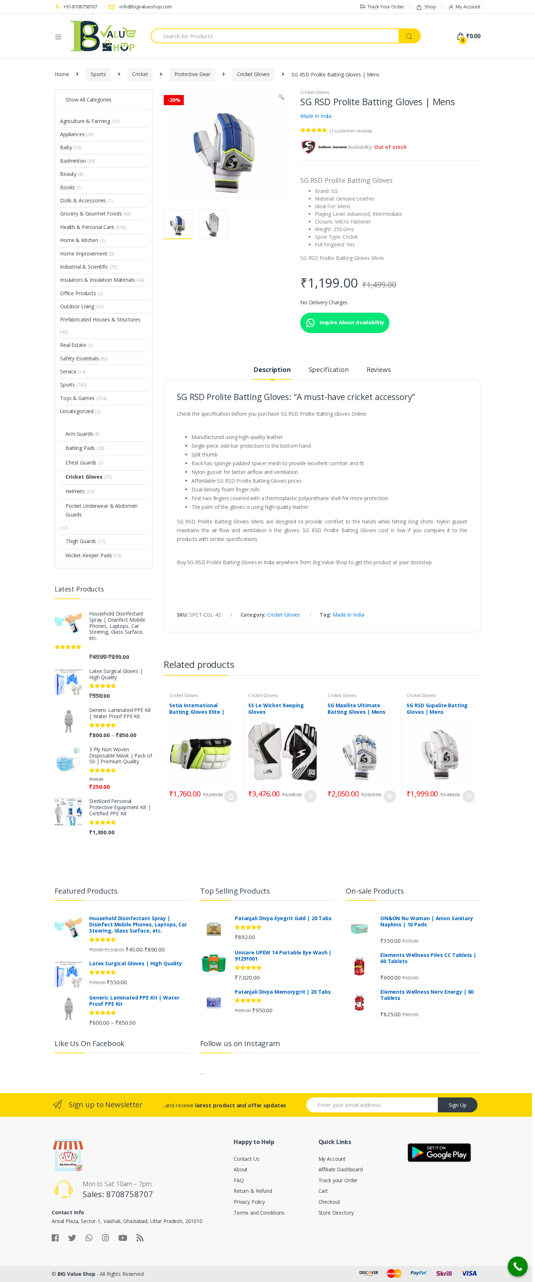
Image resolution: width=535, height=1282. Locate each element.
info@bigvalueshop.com (145, 6)
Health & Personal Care (87, 226)
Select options (231, 796)
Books (67, 187)
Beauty (68, 173)
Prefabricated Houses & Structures (100, 319)
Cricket (140, 74)
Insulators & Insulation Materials (97, 279)
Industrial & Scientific (84, 266)
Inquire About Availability (351, 322)
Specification (329, 370)
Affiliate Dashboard (340, 1169)
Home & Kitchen (79, 240)
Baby (66, 147)
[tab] (271, 372)
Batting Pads (80, 447)
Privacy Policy (249, 1201)
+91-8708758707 (80, 6)
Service (68, 371)
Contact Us (246, 1158)
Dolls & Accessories (83, 200)
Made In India (316, 115)
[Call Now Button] (518, 1267)
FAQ (239, 1180)
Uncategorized (77, 411)
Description (271, 370)
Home (62, 74)
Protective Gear (192, 74)
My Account (468, 6)
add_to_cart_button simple (310, 796)
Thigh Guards (81, 541)
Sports (98, 74)
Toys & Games (77, 398)
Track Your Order (386, 6)
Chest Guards (81, 462)
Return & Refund (253, 1190)
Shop (430, 6)
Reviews (378, 370)
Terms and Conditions (259, 1212)
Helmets (75, 491)
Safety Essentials (79, 358)
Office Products (78, 293)
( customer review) (351, 130)
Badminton (73, 160)
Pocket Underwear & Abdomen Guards (102, 510)
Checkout (329, 1201)
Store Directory (336, 1212)
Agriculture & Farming (85, 121)
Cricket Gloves (253, 74)
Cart (323, 1190)
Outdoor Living (77, 306)
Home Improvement (83, 253)
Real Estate (73, 344)
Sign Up (458, 1104)
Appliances (72, 134)
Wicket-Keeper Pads (89, 555)
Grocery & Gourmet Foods (91, 213)
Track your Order (338, 1180)
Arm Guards (79, 433)
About (240, 1169)
